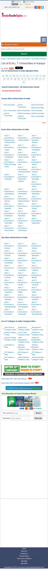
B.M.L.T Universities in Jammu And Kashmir (23, 178)
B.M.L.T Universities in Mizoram (36, 199)
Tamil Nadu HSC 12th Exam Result (14, 379)
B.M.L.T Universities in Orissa (23, 206)
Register (28, 4)
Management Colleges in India (37, 329)
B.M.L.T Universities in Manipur (9, 199)
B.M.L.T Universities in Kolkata (36, 246)
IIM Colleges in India (23, 353)
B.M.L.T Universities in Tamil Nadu (9, 221)
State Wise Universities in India (15, 129)
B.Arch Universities (22, 106)
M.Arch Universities (8, 115)
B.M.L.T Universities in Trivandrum (9, 290)
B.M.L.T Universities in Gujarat (36, 162)
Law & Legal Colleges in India (24, 334)
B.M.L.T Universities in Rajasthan (23, 213)
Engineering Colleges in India (24, 329)
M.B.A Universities (24, 113)
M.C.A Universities (38, 116)
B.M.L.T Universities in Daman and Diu (23, 155)
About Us (24, 551)
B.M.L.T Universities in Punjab (36, 206)
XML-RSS (24, 563)
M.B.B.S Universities (22, 117)
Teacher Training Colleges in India (10, 339)
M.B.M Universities (38, 113)
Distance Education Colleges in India (37, 347)
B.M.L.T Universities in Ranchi (23, 282)
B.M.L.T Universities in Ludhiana (36, 268)
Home (3, 59)
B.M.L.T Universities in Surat (36, 260)
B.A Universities (10, 105)
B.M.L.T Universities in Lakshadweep (9, 191)
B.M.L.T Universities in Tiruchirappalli (23, 304)
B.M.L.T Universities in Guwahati (36, 282)
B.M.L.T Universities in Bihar (23, 147)
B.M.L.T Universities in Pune (23, 260)
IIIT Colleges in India (37, 353)
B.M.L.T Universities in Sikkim (36, 213)
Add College (29, 2)
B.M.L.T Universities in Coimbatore (23, 268)
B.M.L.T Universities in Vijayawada (23, 312)
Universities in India (14, 59)
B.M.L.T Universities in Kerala (36, 184)
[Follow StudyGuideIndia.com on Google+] (39, 7)
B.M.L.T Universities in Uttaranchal (36, 221)
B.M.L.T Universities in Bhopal (36, 275)
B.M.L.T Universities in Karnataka (36, 177)
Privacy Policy (24, 556)
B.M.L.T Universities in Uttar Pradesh (9, 228)
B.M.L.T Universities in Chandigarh (36, 147)
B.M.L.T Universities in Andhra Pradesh (23, 138)
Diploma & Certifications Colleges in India (37, 340)
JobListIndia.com (14, 7)
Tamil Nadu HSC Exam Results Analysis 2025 (18, 383)
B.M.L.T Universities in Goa (23, 162)
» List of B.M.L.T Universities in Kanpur (33, 59)
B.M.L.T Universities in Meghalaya (36, 191)
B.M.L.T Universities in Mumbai (9, 246)
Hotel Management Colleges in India (24, 340)
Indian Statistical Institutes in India (23, 358)
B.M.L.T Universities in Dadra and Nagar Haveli (10, 163)
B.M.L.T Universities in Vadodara (36, 297)
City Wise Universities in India (14, 237)
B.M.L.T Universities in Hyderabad (23, 253)
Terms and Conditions (24, 558)
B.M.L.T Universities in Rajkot (23, 290)
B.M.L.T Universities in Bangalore (36, 253)
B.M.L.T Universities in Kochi (36, 304)
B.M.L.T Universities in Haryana (36, 169)
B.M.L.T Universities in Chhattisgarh (9, 155)
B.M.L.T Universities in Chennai (9, 253)
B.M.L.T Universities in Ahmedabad (9, 260)
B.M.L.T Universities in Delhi (36, 155)
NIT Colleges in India (10, 358)
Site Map (24, 561)
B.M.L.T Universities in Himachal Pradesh (24, 169)
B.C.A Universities (10, 110)
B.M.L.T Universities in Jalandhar (9, 297)
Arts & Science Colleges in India (10, 329)
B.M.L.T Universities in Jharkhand (9, 177)
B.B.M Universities (38, 108)
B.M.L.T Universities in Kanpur (23, 297)
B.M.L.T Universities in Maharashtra (23, 191)
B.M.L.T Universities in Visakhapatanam (10, 304)
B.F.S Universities (24, 110)
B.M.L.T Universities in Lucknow (9, 275)
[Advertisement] (11, 29)
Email (6, 68)
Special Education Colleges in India (38, 358)
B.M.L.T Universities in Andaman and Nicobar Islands (10, 139)
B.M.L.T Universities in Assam (9, 147)
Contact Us (24, 553)
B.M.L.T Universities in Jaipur (9, 268)
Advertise (17, 2)
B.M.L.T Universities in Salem (36, 290)
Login (20, 4)
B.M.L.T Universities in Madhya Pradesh (24, 199)
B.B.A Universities (38, 105)
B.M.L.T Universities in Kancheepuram (37, 312)
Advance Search (11, 44)
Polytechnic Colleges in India (37, 334)
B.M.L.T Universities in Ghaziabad (9, 312)
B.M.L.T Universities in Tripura (23, 221)
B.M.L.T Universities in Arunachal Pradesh (36, 139)
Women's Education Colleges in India (24, 347)
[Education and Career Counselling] (24, 366)
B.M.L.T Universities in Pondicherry (9, 213)
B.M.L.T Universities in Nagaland (9, 206)
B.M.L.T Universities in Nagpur (23, 275)
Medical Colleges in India (10, 334)
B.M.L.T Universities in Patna (9, 282)
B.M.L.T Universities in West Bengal (23, 228)
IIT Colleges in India (9, 353)
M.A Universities (37, 110)
